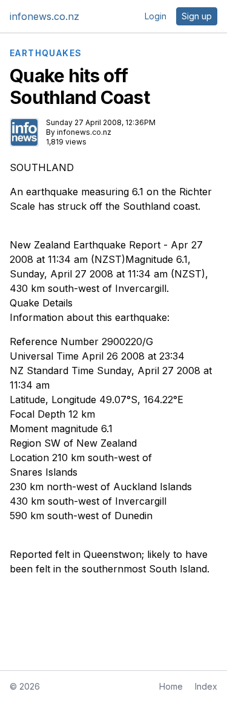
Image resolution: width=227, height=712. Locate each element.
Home (171, 686)
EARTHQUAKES (46, 53)
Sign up (197, 16)
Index (206, 686)
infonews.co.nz (44, 16)
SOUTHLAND (42, 167)
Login (155, 16)
